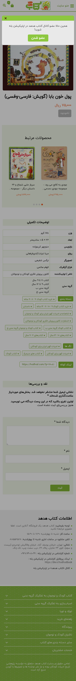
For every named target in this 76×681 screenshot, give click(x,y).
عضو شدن (38, 38)
